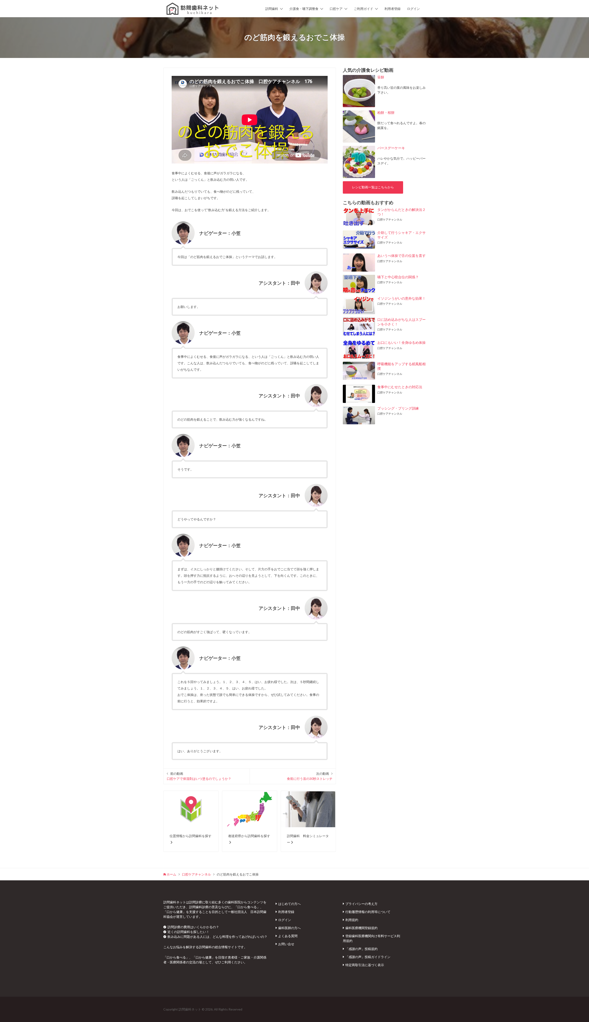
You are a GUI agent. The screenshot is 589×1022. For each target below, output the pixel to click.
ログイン (413, 9)
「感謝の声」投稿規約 (361, 949)
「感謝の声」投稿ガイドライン (367, 957)
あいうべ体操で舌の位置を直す (401, 255)
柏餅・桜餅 (386, 112)
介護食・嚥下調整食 (303, 9)
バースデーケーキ (391, 148)
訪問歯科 (271, 9)
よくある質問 (287, 936)
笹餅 (380, 77)
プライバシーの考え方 (361, 904)
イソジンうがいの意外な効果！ (401, 298)
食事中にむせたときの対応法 (399, 387)
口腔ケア (336, 9)
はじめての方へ (289, 904)
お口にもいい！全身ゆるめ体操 (401, 342)
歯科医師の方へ (289, 928)
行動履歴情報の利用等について (367, 912)
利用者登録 (392, 9)
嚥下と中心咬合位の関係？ (398, 277)
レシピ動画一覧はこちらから (373, 187)
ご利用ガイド (363, 9)
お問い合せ (286, 944)
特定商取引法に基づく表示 (364, 965)
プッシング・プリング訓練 (398, 408)
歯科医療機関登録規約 (361, 928)
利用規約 (351, 920)
